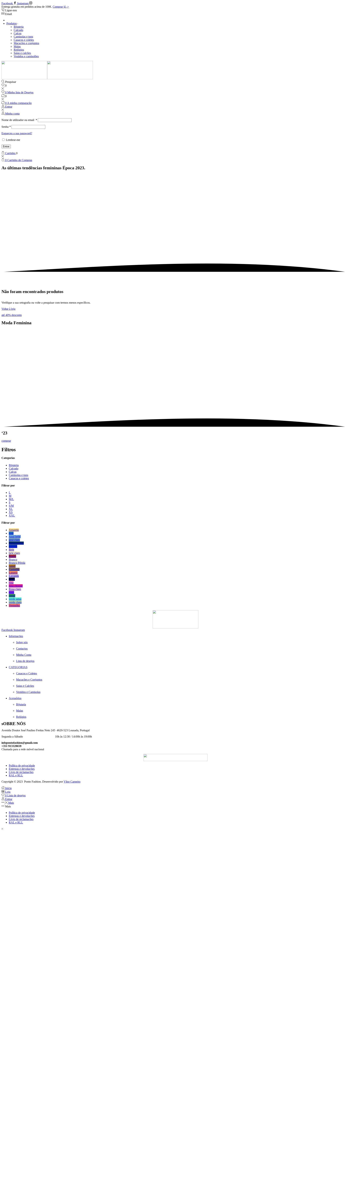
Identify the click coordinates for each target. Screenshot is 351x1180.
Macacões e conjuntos (26, 43)
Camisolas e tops (23, 36)
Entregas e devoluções (22, 768)
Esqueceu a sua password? (16, 133)
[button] (11, 315)
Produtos (11, 23)
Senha (6, 126)
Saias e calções (22, 53)
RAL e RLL (16, 775)
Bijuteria (19, 26)
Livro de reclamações (21, 772)
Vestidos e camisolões (26, 56)
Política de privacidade (22, 765)
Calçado (18, 30)
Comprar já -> (61, 6)
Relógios (19, 49)
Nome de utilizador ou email (19, 120)
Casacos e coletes (24, 39)
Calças (17, 33)
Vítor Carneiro (72, 781)
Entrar (6, 146)
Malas (17, 46)
